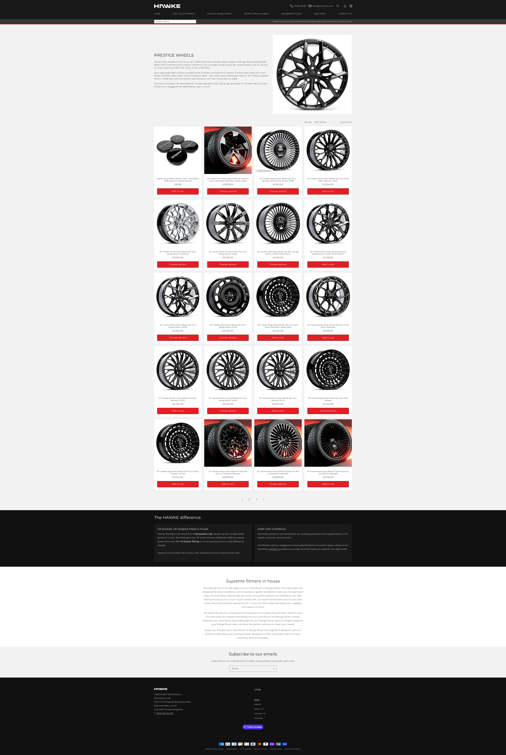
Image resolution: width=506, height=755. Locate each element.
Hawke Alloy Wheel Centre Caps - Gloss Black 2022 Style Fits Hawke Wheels (178, 180)
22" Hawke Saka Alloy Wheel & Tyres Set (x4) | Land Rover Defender (328, 472)
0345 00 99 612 (164, 713)
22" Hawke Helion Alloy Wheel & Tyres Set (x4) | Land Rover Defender (228, 472)
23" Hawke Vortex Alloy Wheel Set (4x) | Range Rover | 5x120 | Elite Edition (328, 253)
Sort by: (308, 122)
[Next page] (264, 499)
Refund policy (232, 749)
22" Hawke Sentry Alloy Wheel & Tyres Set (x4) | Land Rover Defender (278, 472)
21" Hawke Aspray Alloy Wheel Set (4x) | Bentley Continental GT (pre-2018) (278, 180)
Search (257, 704)
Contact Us (259, 713)
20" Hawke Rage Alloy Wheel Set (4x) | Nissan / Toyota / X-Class (178, 472)
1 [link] (242, 499)
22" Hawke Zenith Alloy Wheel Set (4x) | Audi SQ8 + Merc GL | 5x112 (328, 180)
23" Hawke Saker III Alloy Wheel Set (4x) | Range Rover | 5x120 (228, 253)
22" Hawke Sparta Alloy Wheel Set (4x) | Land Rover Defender (328, 326)
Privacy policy (245, 749)
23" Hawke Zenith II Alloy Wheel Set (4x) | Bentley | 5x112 (278, 399)
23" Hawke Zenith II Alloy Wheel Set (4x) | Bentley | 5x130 (178, 399)
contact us (275, 549)
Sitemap (258, 718)
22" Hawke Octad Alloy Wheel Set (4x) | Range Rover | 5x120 (228, 326)
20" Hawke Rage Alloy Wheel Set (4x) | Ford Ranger (328, 399)
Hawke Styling (217, 749)
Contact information (293, 749)
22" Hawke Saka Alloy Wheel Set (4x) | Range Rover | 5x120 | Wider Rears (278, 253)
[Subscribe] (274, 669)
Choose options (228, 191)
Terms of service (260, 749)
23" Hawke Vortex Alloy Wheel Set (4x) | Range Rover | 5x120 (178, 326)
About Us (259, 709)
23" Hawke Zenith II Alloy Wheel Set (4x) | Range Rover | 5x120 (228, 399)
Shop (256, 700)
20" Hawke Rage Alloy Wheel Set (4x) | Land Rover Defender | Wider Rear (278, 326)
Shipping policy (275, 749)
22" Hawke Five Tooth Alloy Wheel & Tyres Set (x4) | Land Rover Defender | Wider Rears (228, 180)
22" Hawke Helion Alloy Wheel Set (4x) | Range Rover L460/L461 (178, 253)
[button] (338, 6)
